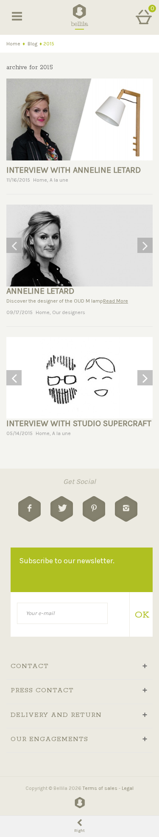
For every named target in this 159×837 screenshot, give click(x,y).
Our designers (68, 312)
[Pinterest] (94, 509)
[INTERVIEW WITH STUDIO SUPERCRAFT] (79, 378)
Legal (128, 788)
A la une (59, 180)
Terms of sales (100, 788)
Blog (32, 44)
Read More (115, 301)
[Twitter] (61, 509)
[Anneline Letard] (79, 245)
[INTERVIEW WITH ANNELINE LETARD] (79, 119)
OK (140, 615)
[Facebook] (29, 509)
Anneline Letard (40, 290)
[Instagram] (126, 509)
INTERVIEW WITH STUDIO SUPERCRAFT (78, 423)
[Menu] (17, 17)
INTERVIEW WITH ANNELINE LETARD (73, 170)
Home (13, 44)
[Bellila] (79, 17)
